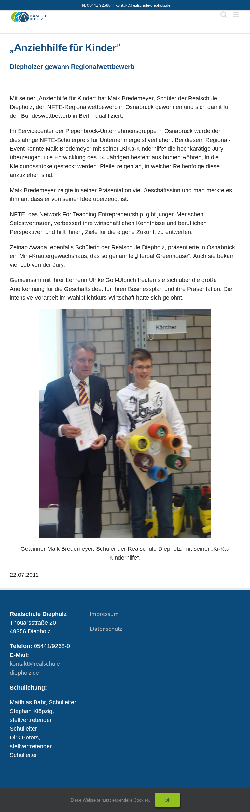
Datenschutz (106, 629)
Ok (167, 800)
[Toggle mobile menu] (236, 14)
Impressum (104, 614)
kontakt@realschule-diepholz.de (143, 5)
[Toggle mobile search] (223, 14)
